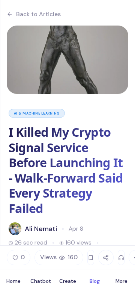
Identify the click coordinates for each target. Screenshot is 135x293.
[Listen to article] (121, 257)
